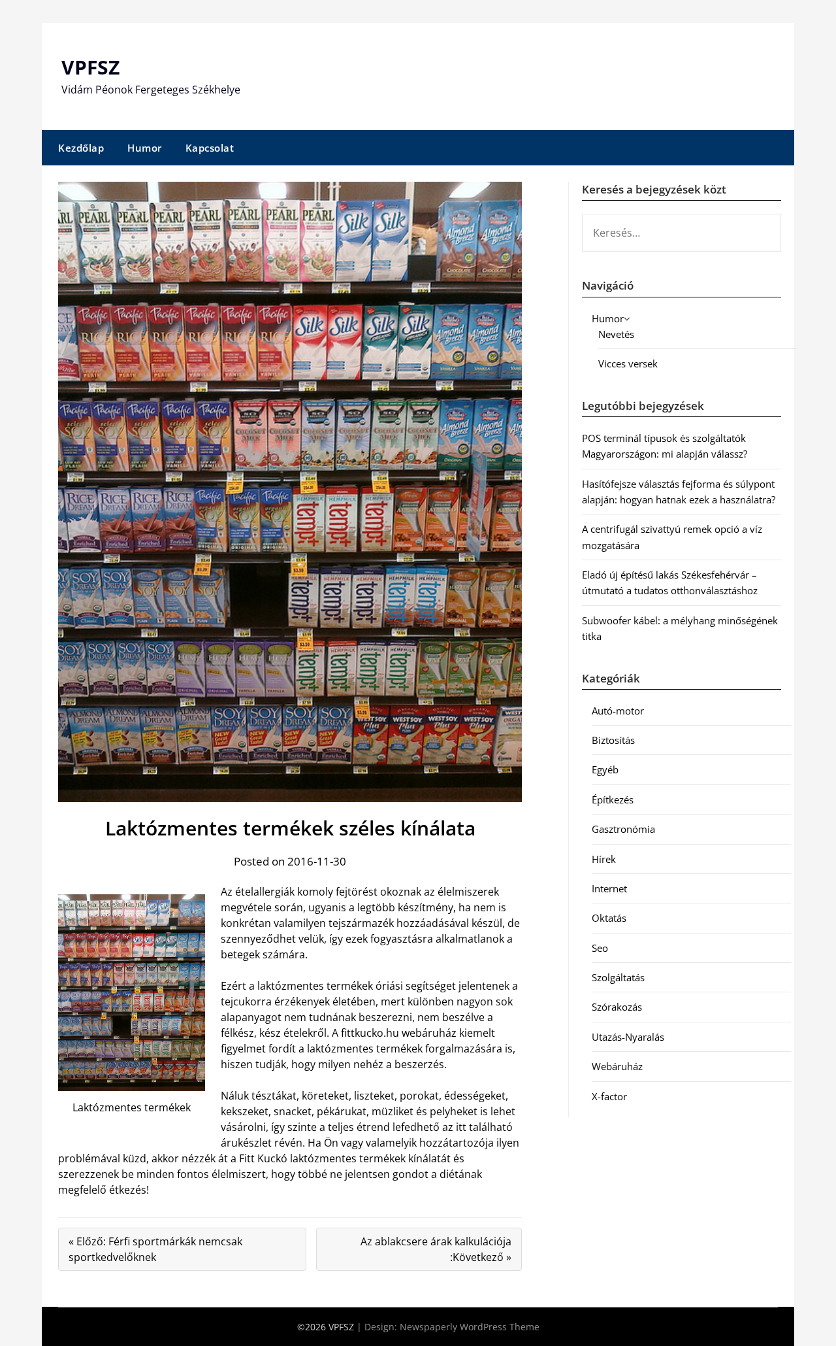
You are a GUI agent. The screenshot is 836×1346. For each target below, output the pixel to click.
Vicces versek (628, 363)
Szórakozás (617, 1006)
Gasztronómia (623, 828)
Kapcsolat (209, 147)
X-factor (609, 1096)
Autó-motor (618, 710)
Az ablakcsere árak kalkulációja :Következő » (436, 1249)
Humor (144, 147)
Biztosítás (613, 740)
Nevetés (616, 334)
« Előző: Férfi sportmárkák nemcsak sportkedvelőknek (155, 1249)
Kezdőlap (81, 147)
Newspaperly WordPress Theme (469, 1327)
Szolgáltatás (618, 977)
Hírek (604, 859)
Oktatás (609, 917)
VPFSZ (90, 67)
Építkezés (613, 799)
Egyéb (605, 769)
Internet (609, 888)
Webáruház (617, 1066)
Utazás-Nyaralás (628, 1036)
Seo (600, 947)
